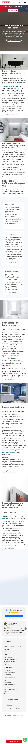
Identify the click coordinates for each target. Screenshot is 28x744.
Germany (9, 705)
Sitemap (6, 664)
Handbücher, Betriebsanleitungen (13, 671)
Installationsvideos (9, 676)
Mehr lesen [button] (7, 634)
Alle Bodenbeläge (9, 379)
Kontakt (6, 649)
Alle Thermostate (9, 548)
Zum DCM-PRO (12, 292)
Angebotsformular (9, 678)
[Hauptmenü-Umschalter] (25, 2)
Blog (5, 651)
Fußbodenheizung (9, 151)
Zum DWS (10, 226)
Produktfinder (8, 657)
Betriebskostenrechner (10, 659)
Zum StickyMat (12, 262)
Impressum (7, 682)
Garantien (7, 691)
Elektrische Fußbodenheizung (12, 646)
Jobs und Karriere (9, 693)
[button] (20, 2)
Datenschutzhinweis (10, 684)
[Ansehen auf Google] (5, 623)
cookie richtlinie (8, 686)
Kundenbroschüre (9, 674)
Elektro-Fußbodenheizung (11, 86)
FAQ (5, 663)
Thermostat (5, 518)
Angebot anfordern (14, 40)
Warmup (6, 644)
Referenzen (7, 648)
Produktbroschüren (9, 672)
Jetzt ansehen (14, 10)
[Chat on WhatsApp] (25, 740)
